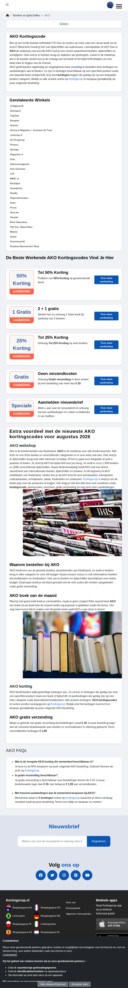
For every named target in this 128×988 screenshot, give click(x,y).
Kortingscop (76, 79)
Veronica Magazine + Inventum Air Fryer (31, 130)
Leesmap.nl (16, 135)
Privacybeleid (73, 908)
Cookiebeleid (10, 954)
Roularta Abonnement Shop (24, 246)
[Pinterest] (76, 875)
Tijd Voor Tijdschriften (21, 227)
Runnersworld (17, 241)
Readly (13, 193)
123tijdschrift (16, 106)
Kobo (13, 202)
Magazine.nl (16, 154)
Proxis (13, 207)
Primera (14, 144)
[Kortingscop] (14, 5)
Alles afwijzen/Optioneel (52, 984)
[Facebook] (41, 875)
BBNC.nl (14, 178)
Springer (14, 149)
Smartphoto (16, 188)
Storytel (14, 217)
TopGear (14, 115)
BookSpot (15, 183)
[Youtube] (87, 875)
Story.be (14, 212)
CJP (12, 173)
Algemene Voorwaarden (78, 913)
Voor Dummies (18, 169)
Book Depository (18, 222)
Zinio (12, 159)
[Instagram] (64, 875)
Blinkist (13, 231)
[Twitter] (52, 875)
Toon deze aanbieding (106, 280)
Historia (14, 125)
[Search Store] (110, 5)
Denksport (15, 110)
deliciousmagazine (20, 164)
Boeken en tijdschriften (26, 15)
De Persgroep (17, 139)
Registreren (99, 841)
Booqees (14, 120)
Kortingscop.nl (91, 479)
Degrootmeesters (19, 198)
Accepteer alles (80, 984)
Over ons (71, 902)
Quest (13, 236)
